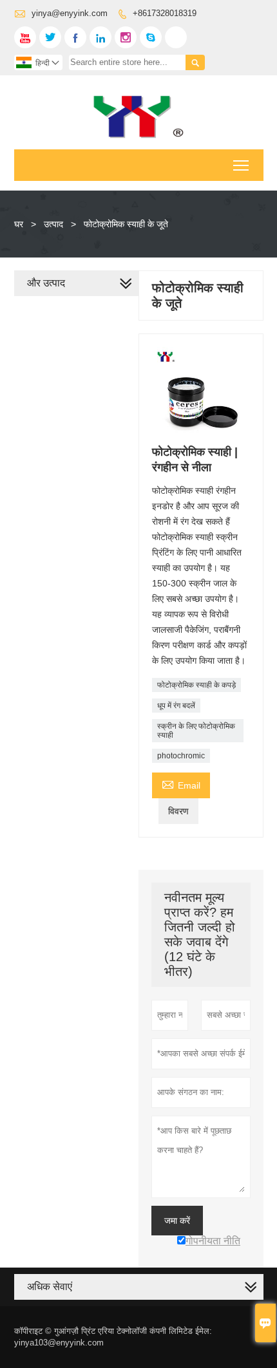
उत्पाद (53, 224)
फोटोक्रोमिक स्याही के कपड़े (196, 684)
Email (181, 784)
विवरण (178, 811)
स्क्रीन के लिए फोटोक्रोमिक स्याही (196, 731)
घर (18, 224)
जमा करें (177, 1220)
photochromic (181, 755)
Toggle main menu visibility (241, 165)
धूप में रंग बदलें (176, 705)
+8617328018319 (164, 13)
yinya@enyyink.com (70, 13)
